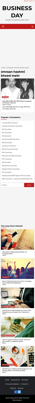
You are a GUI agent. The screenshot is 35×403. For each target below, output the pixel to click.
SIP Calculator (6, 172)
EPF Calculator (7, 133)
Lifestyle (5, 97)
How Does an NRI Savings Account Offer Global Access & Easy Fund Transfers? (16, 311)
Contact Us (24, 384)
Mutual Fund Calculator (10, 149)
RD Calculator (6, 162)
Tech (4, 248)
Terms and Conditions (12, 384)
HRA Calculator (7, 143)
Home (7, 380)
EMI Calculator (7, 129)
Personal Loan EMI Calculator (11, 156)
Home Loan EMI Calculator (11, 139)
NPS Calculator (7, 152)
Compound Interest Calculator (12, 126)
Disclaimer (24, 380)
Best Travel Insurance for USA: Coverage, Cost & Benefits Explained (17, 282)
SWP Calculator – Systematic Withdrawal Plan (17, 179)
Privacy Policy (15, 380)
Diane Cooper (6, 104)
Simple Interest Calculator (11, 169)
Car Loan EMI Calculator (10, 123)
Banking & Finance (8, 306)
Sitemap (20, 388)
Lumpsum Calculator (9, 146)
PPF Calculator (7, 159)
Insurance (5, 277)
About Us (13, 388)
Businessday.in (17, 400)
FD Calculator (6, 136)
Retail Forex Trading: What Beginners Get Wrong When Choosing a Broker (17, 369)
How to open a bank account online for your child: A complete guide (16, 340)
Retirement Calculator (9, 166)
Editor (4, 255)
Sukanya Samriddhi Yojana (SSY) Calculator (16, 176)
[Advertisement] (17, 47)
